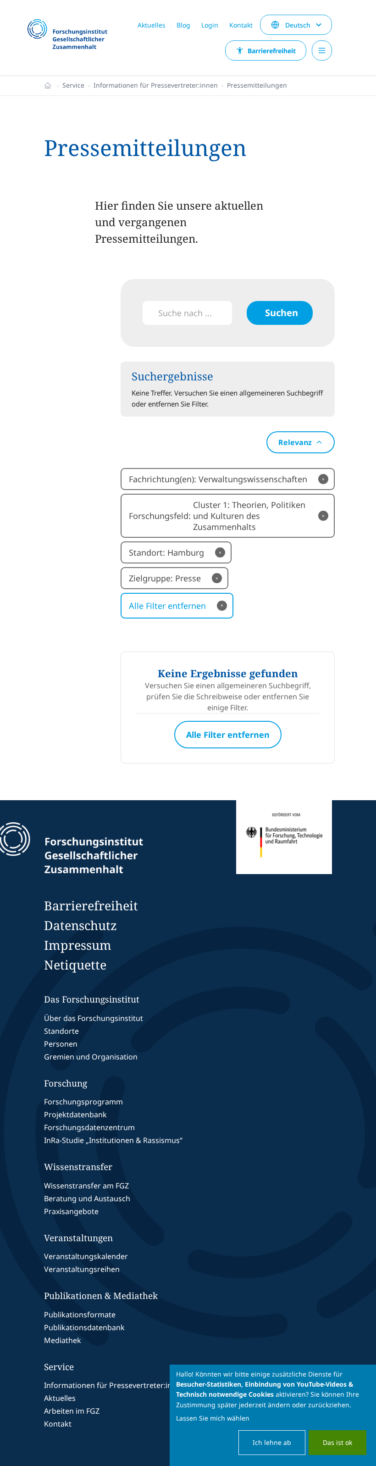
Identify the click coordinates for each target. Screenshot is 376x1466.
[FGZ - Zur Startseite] (71, 35)
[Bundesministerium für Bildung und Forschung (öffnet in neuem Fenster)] (284, 848)
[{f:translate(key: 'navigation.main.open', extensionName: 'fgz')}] (322, 50)
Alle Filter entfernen (176, 605)
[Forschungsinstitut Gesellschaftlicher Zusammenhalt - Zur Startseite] (112, 848)
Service (73, 85)
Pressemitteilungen (257, 85)
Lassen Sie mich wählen (212, 1418)
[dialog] (273, 1415)
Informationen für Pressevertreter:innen (156, 85)
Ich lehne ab (272, 1442)
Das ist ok (337, 1442)
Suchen (281, 313)
